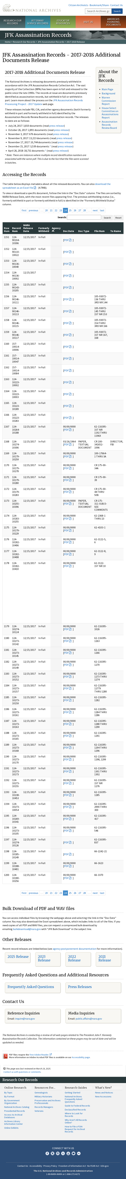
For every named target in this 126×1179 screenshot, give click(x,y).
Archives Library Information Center (13, 1122)
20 (46, 210)
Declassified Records (75, 1109)
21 (51, 210)
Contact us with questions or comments (22, 1071)
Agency (56, 228)
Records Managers (44, 1107)
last (102, 210)
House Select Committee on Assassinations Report (110, 112)
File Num (99, 231)
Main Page (107, 89)
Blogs (73, 1153)
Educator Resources (63, 22)
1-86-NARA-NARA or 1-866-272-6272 (63, 1174)
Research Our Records (12, 22)
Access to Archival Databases (13, 1116)
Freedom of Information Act (72, 1165)
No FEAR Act (93, 1165)
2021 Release (104, 958)
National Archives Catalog (16, 1107)
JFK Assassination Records (51, 41)
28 (84, 210)
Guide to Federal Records (77, 1105)
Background (108, 93)
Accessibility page (81, 1057)
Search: (62, 217)
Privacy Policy (50, 1165)
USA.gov (105, 1165)
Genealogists (41, 1092)
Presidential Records (14, 1110)
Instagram (58, 1153)
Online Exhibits (11, 1127)
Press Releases (80, 987)
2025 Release (18, 957)
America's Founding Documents (113, 21)
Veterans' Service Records (37, 22)
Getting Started (72, 1092)
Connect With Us (63, 1148)
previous (33, 210)
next (95, 210)
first (24, 210)
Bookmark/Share (99, 5)
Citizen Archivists (78, 5)
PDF (66, 240)
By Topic (8, 1092)
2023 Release (44, 958)
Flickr (79, 1153)
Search (117, 11)
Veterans (39, 1110)
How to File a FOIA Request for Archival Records (75, 1129)
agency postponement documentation (74, 948)
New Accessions (103, 1096)
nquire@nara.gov (25, 1018)
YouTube (68, 1153)
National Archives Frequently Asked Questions (73, 1099)
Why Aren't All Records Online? (76, 1121)
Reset (118, 217)
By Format (9, 1096)
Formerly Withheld (43, 229)
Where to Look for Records (74, 1114)
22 (56, 210)
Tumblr (63, 1153)
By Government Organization (12, 1102)
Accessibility (36, 1165)
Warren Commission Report (109, 100)
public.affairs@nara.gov (89, 1018)
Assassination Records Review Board (109, 124)
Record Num (16, 229)
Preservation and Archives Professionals (48, 1102)
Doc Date (68, 231)
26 (75, 210)
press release (56, 125)
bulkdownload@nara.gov (27, 929)
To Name (115, 231)
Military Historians (43, 1096)
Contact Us (116, 5)
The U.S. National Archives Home (31, 8)
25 (70, 210)
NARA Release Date (28, 228)
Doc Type (83, 231)
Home (8, 41)
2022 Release (74, 958)
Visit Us (88, 21)
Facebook (47, 1153)
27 (79, 210)
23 (60, 210)
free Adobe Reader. (39, 1054)
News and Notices (104, 1092)
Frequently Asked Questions (31, 987)
